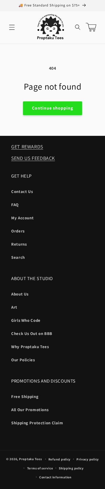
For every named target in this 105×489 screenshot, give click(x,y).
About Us (20, 294)
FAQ (15, 204)
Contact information (55, 477)
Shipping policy (71, 468)
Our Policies (23, 359)
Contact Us (22, 191)
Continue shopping (52, 108)
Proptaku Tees (30, 459)
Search (18, 257)
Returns (19, 244)
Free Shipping (24, 396)
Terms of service (40, 468)
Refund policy (59, 459)
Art (14, 307)
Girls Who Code (26, 320)
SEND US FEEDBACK (33, 158)
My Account (22, 217)
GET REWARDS (27, 146)
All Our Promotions (29, 409)
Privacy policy (87, 459)
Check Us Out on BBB (31, 333)
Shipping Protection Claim (37, 422)
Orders (18, 231)
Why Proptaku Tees (30, 346)
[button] (11, 27)
